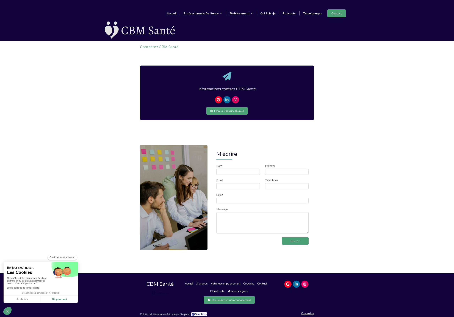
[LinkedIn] (227, 99)
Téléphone (271, 180)
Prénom (270, 166)
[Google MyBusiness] (218, 99)
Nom (219, 166)
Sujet (219, 195)
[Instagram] (235, 99)
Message (222, 209)
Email (219, 180)
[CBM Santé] (140, 37)
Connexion (307, 313)
